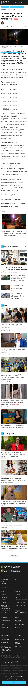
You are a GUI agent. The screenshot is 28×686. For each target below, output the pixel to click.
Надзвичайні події (21, 600)
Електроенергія (5, 7)
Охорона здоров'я (20, 602)
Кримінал (4, 594)
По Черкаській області (11, 51)
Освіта (17, 597)
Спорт (17, 579)
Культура (4, 584)
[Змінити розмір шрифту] (25, 27)
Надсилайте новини (9, 203)
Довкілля (4, 602)
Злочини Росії (5, 620)
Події (2, 591)
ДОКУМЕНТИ (4, 642)
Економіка (4, 597)
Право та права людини (6, 611)
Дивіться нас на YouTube (11, 199)
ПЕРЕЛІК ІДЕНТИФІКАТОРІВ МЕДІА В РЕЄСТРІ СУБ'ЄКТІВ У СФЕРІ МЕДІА (6, 649)
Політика (4, 617)
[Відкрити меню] (26, 2)
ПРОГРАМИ (18, 635)
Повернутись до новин (6, 580)
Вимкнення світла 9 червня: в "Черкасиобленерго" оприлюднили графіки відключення (14, 233)
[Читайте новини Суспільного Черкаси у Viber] (11, 662)
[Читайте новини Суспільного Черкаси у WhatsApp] (17, 662)
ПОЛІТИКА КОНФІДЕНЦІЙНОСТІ (20, 638)
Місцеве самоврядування (20, 611)
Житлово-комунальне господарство (5, 607)
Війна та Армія (19, 624)
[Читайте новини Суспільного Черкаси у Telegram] (14, 662)
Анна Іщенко (8, 23)
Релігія (17, 617)
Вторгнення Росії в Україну (17, 7)
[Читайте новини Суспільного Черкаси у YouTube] (8, 662)
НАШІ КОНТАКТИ (5, 635)
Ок (14, 682)
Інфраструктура (11, 9)
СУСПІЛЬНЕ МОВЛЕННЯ (18, 642)
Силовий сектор (6, 615)
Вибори (3, 600)
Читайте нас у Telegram (10, 195)
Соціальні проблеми (18, 621)
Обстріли (4, 9)
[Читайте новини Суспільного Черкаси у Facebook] (2, 662)
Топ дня (17, 627)
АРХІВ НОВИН (18, 646)
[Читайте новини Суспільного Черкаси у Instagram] (5, 662)
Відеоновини (5, 627)
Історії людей (19, 615)
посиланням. (6, 138)
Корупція (18, 591)
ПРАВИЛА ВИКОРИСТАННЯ (5, 638)
